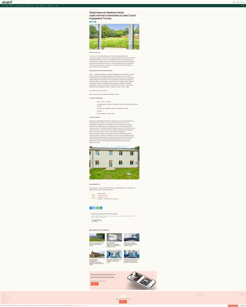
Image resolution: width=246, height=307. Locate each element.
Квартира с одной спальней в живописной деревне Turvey (114, 261)
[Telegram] (92, 22)
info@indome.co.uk (102, 197)
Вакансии (242, 295)
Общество (11, 5)
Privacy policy (200, 295)
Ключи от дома (51, 5)
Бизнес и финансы (19, 5)
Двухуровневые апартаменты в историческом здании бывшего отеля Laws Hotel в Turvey (96, 262)
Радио (57, 5)
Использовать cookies (233, 305)
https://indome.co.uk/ (103, 195)
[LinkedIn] (95, 22)
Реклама (242, 293)
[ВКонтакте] (90, 22)
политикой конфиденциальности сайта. (80, 305)
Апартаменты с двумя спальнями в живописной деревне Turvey (130, 244)
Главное (6, 5)
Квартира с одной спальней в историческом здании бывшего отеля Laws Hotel (131, 261)
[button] (92, 163)
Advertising (200, 293)
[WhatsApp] (93, 22)
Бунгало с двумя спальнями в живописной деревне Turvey (96, 244)
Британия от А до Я (29, 5)
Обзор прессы (43, 5)
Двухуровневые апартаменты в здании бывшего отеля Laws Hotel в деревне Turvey (113, 244)
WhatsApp (116, 198)
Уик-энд (37, 5)
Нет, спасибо (242, 305)
